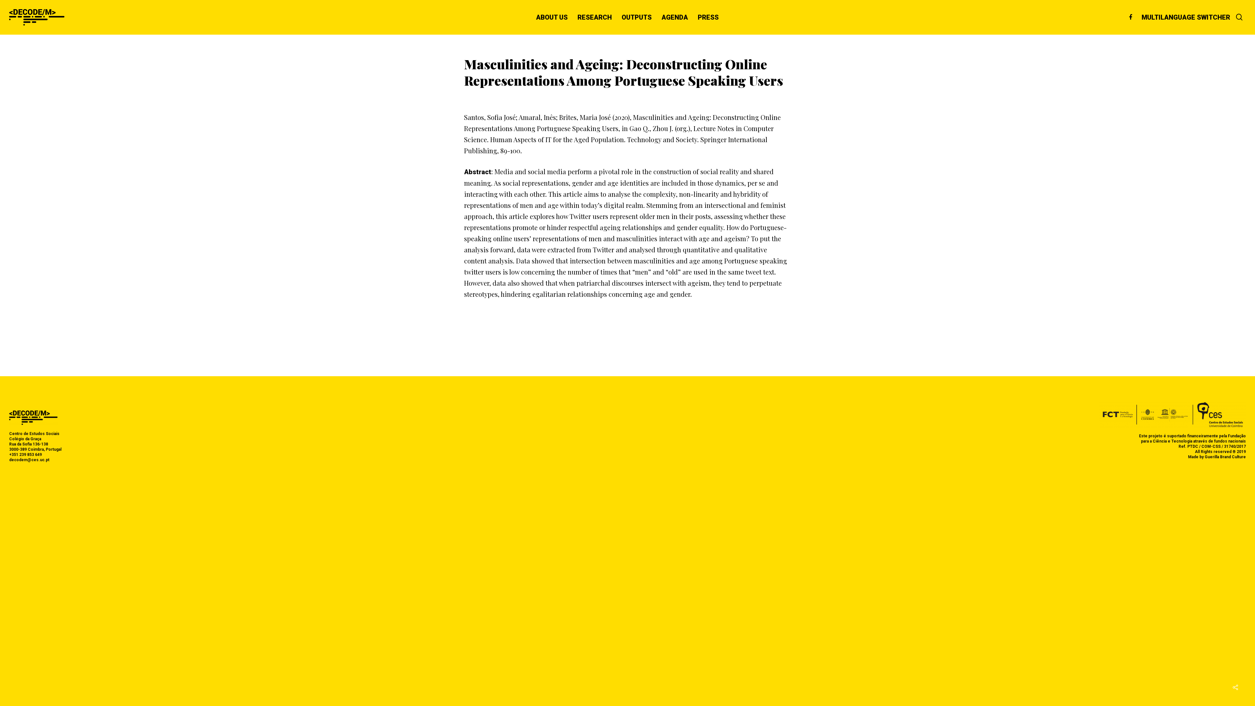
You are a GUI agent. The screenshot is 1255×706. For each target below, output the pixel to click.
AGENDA (674, 17)
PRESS (708, 17)
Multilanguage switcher (1186, 17)
